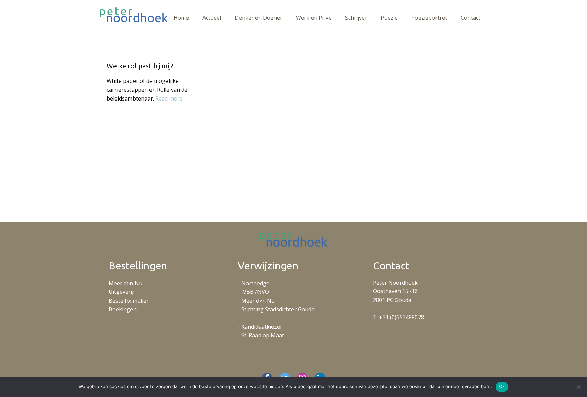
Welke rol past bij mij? (140, 66)
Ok (502, 386)
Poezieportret (429, 17)
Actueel (211, 17)
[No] (578, 386)
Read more (169, 98)
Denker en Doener (258, 17)
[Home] (134, 14)
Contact (470, 17)
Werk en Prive (314, 17)
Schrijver (356, 17)
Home (181, 17)
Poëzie (389, 17)
